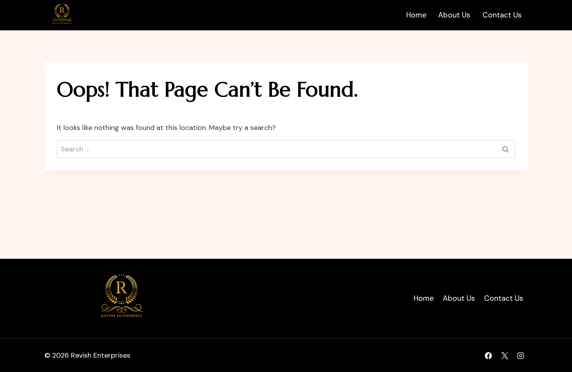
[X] (505, 356)
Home (416, 15)
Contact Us (502, 15)
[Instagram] (521, 356)
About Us (454, 15)
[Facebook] (488, 356)
